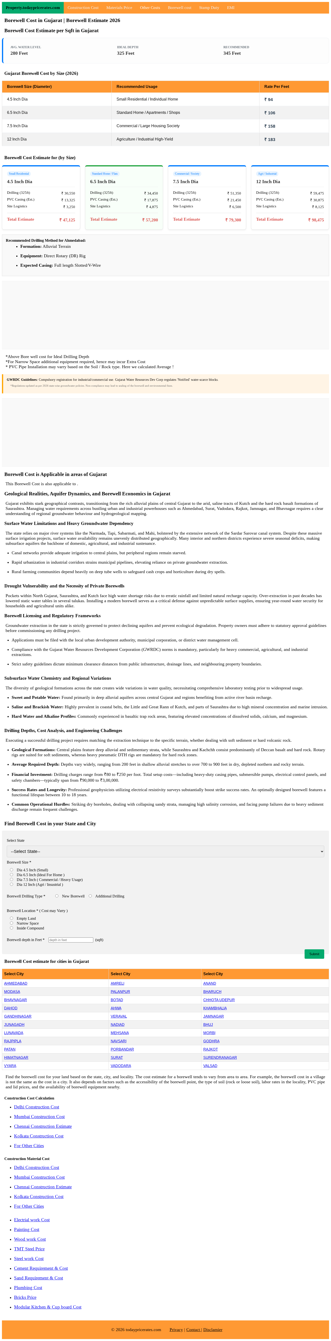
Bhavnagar (15, 1000)
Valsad (210, 1066)
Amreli (117, 983)
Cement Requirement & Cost (41, 1268)
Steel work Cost (29, 1258)
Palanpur (120, 992)
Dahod (10, 1008)
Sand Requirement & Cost (38, 1277)
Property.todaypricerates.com (33, 7)
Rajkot (210, 1049)
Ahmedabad (15, 983)
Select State (15, 840)
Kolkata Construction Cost (38, 1135)
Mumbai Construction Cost (39, 1116)
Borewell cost (179, 7)
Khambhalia (215, 1008)
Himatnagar (16, 1057)
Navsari (118, 1041)
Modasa (12, 992)
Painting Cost (26, 1229)
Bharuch (212, 992)
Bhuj (208, 1024)
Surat (117, 1057)
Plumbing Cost (28, 1287)
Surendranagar (220, 1057)
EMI (231, 7)
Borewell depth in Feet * (26, 940)
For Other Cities (29, 1145)
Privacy (176, 1329)
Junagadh (14, 1024)
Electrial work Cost (32, 1219)
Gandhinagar (18, 1016)
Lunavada (13, 1033)
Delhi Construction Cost (36, 1106)
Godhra (211, 1041)
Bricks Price (25, 1297)
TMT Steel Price (29, 1248)
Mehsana (120, 1033)
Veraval (119, 1016)
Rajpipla (12, 1041)
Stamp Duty (209, 7)
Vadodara (121, 1066)
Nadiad (118, 1024)
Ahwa (116, 1008)
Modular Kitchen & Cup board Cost (47, 1307)
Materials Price (119, 7)
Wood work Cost (30, 1239)
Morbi (209, 1033)
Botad (117, 1000)
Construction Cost (83, 7)
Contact (193, 1329)
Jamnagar (213, 1016)
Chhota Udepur (219, 1000)
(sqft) (98, 940)
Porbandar (122, 1049)
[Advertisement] (165, 315)
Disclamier (212, 1329)
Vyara (10, 1066)
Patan (10, 1049)
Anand (209, 983)
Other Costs (150, 7)
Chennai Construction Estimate (43, 1126)
